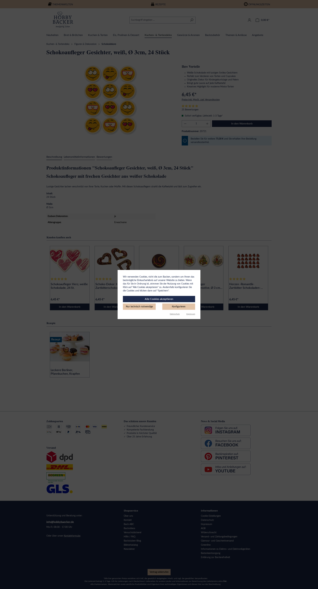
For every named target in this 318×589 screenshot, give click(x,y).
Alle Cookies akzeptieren (159, 299)
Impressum (190, 314)
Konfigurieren (179, 307)
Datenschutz (175, 314)
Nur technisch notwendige (139, 307)
